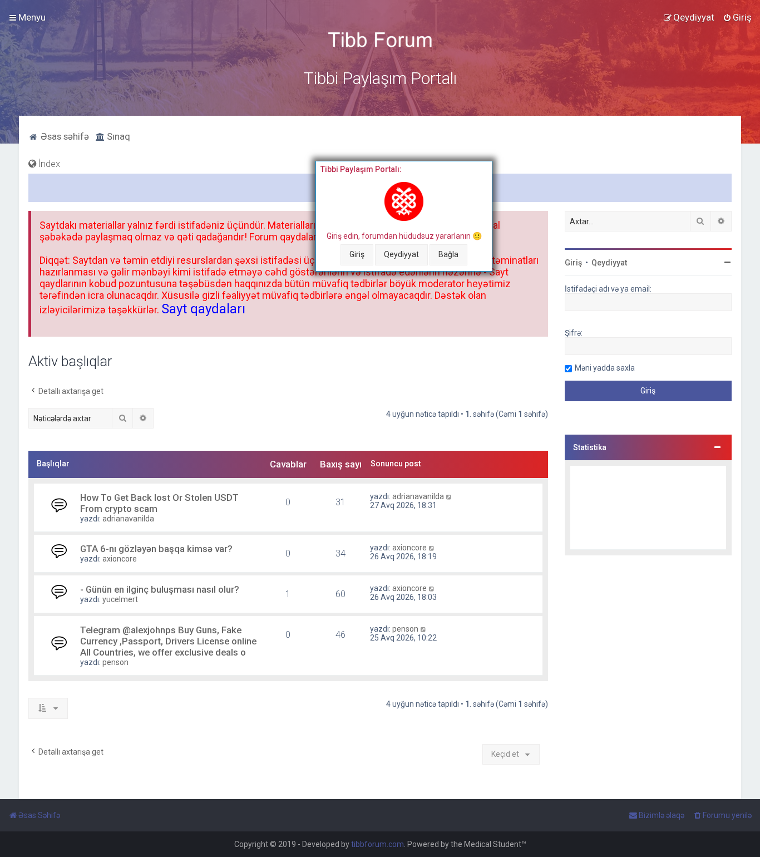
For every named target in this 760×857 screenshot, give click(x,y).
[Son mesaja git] (449, 496)
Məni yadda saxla (605, 367)
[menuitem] (737, 17)
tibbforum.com (377, 844)
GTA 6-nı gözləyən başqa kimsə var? (156, 548)
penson (115, 662)
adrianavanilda (128, 518)
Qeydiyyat (401, 254)
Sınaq (117, 136)
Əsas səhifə (63, 136)
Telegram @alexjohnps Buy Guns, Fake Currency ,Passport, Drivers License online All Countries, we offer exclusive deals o (168, 641)
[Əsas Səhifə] (380, 40)
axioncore (119, 558)
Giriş (356, 254)
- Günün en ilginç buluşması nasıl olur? (159, 589)
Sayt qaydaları (203, 309)
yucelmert (120, 599)
